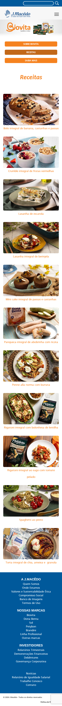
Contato (31, 684)
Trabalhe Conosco (31, 681)
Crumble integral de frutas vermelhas (31, 171)
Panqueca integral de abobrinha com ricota (31, 342)
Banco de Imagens (31, 599)
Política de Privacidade (50, 702)
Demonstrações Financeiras (31, 653)
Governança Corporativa (31, 661)
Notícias (31, 673)
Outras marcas (31, 637)
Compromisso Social (31, 595)
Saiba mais (31, 60)
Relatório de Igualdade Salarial (31, 677)
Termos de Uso (31, 603)
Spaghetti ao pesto (31, 519)
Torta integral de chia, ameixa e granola (31, 562)
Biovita (31, 615)
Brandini (31, 630)
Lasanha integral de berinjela (31, 256)
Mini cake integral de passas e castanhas (31, 299)
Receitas (31, 52)
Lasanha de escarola (31, 213)
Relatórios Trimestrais (31, 650)
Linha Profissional (31, 634)
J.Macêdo (18, 15)
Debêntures (31, 657)
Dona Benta (31, 618)
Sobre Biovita (31, 44)
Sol (31, 622)
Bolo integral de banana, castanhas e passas (31, 128)
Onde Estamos (31, 587)
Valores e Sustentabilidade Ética (31, 591)
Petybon (31, 626)
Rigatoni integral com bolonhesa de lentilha (31, 427)
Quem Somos (31, 583)
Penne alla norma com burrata (31, 384)
